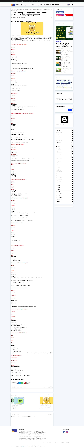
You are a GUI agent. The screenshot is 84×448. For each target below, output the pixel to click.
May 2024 (64, 165)
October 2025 (64, 138)
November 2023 (64, 177)
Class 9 (69, 80)
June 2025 (64, 146)
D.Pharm (58, 82)
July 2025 (64, 144)
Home (12, 9)
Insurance (58, 84)
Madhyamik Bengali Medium (37, 4)
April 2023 (64, 189)
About (47, 442)
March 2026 (64, 130)
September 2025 (64, 140)
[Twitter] (20, 383)
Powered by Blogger (60, 124)
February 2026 (64, 132)
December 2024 (64, 156)
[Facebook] (18, 383)
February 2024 (64, 171)
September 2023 (64, 179)
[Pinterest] (25, 383)
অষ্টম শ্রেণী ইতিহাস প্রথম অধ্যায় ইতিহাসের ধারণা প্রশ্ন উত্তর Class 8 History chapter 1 (66, 63)
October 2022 (64, 201)
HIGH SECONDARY (47, 4)
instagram (61, 15)
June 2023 (64, 185)
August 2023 (64, 181)
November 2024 (64, 157)
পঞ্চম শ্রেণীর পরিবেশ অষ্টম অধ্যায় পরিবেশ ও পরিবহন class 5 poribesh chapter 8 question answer (66, 69)
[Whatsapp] (22, 383)
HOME (17, 4)
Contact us (17, 1)
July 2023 (64, 183)
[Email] (27, 383)
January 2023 (64, 195)
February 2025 (64, 152)
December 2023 (64, 175)
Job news (62, 4)
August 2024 (64, 161)
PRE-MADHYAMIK (55, 4)
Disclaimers (37, 1)
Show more (50, 395)
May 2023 (64, 187)
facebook (61, 12)
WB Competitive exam (18, 9)
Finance (62, 82)
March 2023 (64, 191)
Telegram (60, 18)
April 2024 (64, 167)
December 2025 (64, 136)
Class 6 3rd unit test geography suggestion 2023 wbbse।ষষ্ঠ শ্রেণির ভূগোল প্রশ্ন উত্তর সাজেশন (66, 57)
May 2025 (64, 148)
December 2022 (64, 197)
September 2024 (64, 159)
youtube (69, 15)
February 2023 (64, 193)
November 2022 (64, 199)
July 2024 (64, 163)
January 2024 (64, 173)
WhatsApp (69, 12)
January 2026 (64, 134)
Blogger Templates (25, 446)
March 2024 (64, 169)
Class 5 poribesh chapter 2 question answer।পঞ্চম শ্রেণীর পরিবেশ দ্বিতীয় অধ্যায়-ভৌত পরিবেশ (66, 51)
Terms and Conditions (30, 1)
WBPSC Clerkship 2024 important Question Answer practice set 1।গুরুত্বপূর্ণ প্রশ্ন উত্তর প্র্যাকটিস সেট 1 (46, 406)
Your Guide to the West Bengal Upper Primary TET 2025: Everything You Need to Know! (17, 405)
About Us (12, 1)
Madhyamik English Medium (25, 4)
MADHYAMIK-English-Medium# (62, 86)
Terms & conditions (63, 442)
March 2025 (64, 150)
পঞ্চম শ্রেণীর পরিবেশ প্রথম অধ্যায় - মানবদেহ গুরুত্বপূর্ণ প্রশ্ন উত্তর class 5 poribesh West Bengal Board (64, 45)
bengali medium (59, 80)
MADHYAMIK (68, 84)
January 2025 (64, 154)
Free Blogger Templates (40, 446)
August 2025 (64, 142)
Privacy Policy (22, 1)
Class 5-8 (64, 80)
